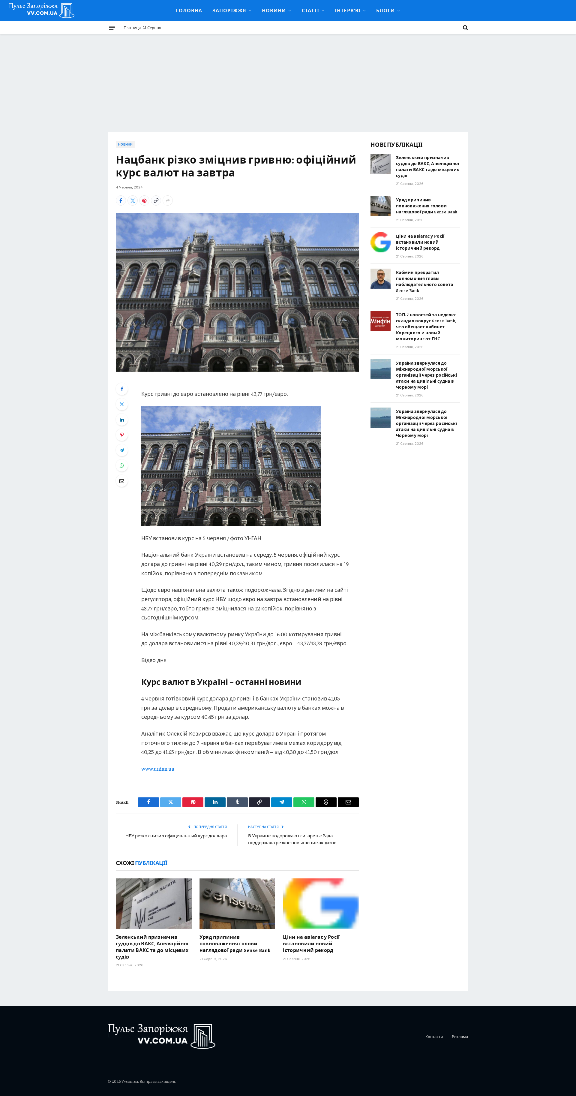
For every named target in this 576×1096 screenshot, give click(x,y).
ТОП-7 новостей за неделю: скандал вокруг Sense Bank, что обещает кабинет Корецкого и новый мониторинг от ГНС (426, 326)
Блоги (385, 10)
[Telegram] (122, 450)
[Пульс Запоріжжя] (41, 10)
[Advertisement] (288, 79)
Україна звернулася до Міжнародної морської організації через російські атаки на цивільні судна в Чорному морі (426, 375)
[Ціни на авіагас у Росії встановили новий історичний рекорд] (321, 903)
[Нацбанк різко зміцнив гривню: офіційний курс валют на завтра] (237, 292)
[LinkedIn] (122, 420)
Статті (311, 10)
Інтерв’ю (348, 10)
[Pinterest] (122, 435)
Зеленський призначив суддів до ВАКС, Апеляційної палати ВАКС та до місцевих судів (152, 946)
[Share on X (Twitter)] (133, 200)
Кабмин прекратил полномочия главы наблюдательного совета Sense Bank (424, 281)
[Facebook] (122, 389)
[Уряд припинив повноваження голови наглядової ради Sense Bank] (237, 903)
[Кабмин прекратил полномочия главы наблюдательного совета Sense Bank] (380, 279)
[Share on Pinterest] (144, 200)
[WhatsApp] (122, 465)
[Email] (122, 481)
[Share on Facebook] (121, 200)
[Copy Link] (156, 200)
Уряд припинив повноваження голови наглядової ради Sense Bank (235, 943)
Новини (274, 10)
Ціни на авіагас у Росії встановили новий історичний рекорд (311, 943)
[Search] (465, 27)
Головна (189, 10)
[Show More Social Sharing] (168, 200)
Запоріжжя (229, 10)
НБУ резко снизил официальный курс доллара (176, 835)
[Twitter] (122, 404)
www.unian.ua (157, 768)
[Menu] (112, 27)
